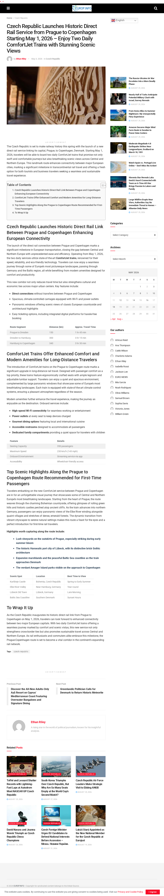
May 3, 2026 (36, 59)
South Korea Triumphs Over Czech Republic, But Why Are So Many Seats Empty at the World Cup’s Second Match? (55, 787)
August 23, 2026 (15, 845)
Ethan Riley (21, 59)
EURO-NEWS (121, 377)
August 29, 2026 (15, 799)
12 (120, 300)
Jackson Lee (121, 371)
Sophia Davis (121, 403)
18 (114, 307)
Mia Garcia (120, 382)
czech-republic (21, 651)
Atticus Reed (121, 340)
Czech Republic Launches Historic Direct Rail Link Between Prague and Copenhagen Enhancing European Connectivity (57, 192)
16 (147, 300)
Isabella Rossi (122, 366)
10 (154, 293)
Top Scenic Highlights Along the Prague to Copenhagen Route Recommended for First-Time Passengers (59, 207)
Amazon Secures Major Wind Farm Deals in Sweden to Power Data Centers (142, 130)
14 (134, 300)
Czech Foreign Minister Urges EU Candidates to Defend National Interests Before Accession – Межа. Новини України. (55, 837)
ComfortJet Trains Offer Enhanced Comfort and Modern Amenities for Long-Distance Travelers (58, 199)
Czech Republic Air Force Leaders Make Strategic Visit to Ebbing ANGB (89, 784)
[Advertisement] (56, 134)
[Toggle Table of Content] (101, 185)
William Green (122, 414)
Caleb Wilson (121, 350)
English (119, 20)
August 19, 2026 (84, 845)
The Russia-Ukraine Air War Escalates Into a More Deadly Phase (142, 81)
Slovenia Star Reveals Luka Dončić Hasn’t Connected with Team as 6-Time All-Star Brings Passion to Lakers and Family (142, 183)
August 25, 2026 (84, 792)
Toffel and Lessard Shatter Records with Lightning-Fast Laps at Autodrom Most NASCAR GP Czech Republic (21, 787)
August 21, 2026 (50, 848)
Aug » (120, 319)
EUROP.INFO (19, 886)
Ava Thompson (122, 345)
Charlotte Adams (123, 356)
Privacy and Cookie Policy (130, 892)
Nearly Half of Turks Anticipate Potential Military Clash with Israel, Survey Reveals (143, 97)
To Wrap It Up (21, 212)
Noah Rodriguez (123, 387)
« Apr (113, 319)
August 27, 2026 (50, 799)
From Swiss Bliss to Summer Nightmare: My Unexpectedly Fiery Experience (142, 114)
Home (9, 18)
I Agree (153, 892)
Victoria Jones (122, 408)
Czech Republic (21, 18)
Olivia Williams (122, 393)
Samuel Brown (122, 398)
